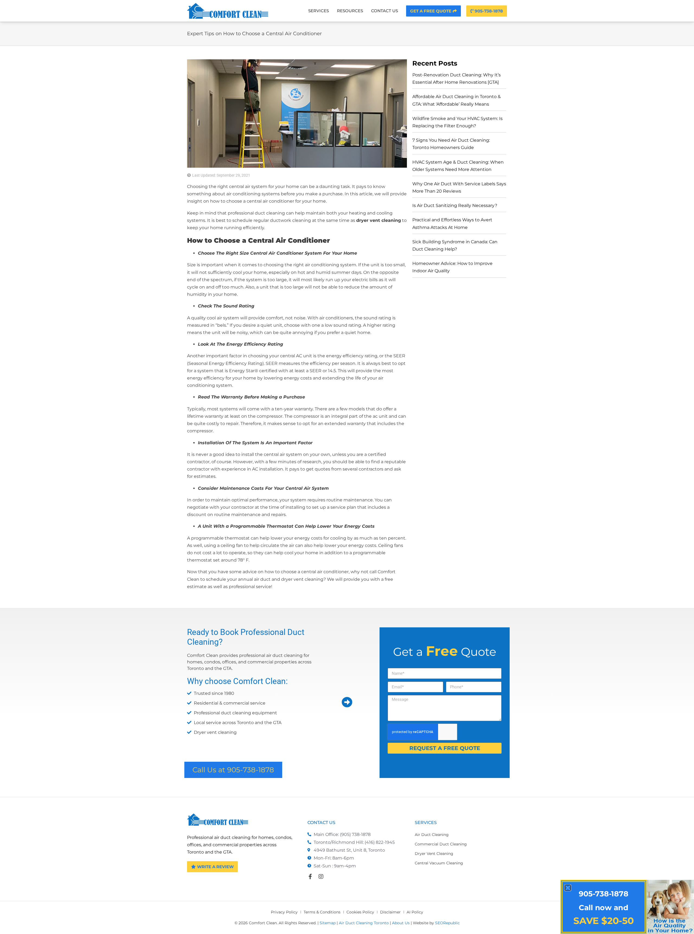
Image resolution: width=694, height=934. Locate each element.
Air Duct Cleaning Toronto (364, 922)
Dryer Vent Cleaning (434, 853)
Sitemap (328, 922)
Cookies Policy (360, 912)
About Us (401, 922)
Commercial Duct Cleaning (441, 844)
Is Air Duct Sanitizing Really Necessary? (454, 205)
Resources (350, 10)
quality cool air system (215, 317)
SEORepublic (447, 922)
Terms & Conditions (322, 912)
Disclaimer (390, 912)
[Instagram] (321, 876)
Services (318, 10)
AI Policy (415, 912)
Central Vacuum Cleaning (439, 863)
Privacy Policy (284, 912)
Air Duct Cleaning (432, 834)
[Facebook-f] (310, 876)
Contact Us (384, 10)
